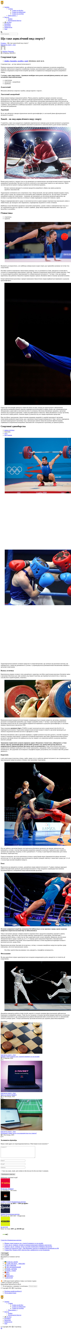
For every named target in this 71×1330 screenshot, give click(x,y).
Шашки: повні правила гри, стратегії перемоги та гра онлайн (20, 1056)
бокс (5, 433)
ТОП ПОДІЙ (4, 1253)
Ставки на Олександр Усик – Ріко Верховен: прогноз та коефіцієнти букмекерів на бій (31, 1248)
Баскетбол (7, 25)
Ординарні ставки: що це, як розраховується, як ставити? (19, 1133)
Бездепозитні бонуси (14, 20)
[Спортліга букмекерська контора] (5, 1238)
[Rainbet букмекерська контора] (5, 1212)
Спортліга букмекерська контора (11, 1240)
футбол (6, 61)
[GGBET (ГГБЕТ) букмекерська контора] (5, 1200)
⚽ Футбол (7, 22)
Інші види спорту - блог (8, 45)
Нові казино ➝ (12, 15)
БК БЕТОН (4, 1227)
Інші (5, 29)
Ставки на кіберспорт (19, 12)
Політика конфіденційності (13, 1291)
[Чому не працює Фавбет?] (35, 1076)
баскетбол (13, 61)
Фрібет (10, 19)
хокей (26, 61)
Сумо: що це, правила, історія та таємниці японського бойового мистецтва (28, 1245)
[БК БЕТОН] (5, 1225)
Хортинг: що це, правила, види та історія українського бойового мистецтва (28, 1246)
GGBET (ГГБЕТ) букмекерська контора (13, 1202)
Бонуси (6, 17)
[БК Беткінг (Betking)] (5, 1187)
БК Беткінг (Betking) (7, 1189)
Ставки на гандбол (18, 14)
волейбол (21, 61)
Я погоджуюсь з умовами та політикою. (15, 1286)
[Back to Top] (1, 1328)
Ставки (10, 9)
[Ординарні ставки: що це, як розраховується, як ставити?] (35, 1115)
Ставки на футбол (17, 10)
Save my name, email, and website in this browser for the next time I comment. (26, 1171)
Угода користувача (10, 1293)
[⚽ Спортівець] (2, 4)
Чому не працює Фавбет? (9, 1095)
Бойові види (8, 27)
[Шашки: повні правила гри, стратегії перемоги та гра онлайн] (35, 1038)
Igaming (6, 7)
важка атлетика (9, 430)
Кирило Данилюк (8, 51)
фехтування (8, 435)
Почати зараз (33, 1286)
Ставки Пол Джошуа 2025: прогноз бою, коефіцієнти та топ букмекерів (27, 1250)
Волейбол (7, 24)
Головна (3, 43)
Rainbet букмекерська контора (10, 1214)
